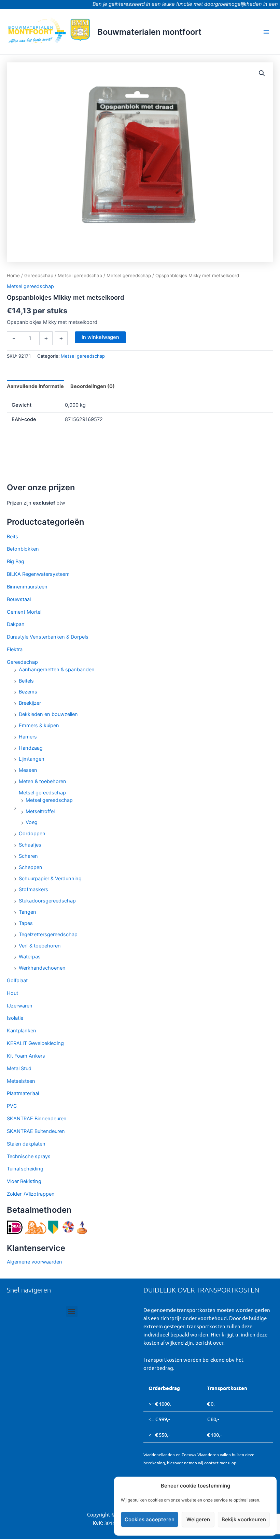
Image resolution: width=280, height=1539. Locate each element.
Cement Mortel (24, 612)
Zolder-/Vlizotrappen (31, 1194)
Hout (12, 993)
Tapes (26, 923)
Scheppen (30, 867)
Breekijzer (30, 703)
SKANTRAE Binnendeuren (37, 1119)
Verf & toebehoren (40, 946)
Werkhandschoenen (42, 968)
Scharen (28, 856)
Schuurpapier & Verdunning (50, 879)
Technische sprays (29, 1156)
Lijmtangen (31, 759)
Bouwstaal (19, 599)
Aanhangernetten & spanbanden (57, 670)
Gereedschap (22, 662)
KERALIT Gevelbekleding (35, 1043)
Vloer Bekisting (24, 1181)
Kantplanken (21, 1031)
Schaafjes (30, 845)
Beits (12, 537)
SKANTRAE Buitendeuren (36, 1131)
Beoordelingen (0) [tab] (92, 386)
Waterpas (30, 957)
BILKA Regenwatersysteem (38, 574)
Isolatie (15, 1018)
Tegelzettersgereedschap (48, 934)
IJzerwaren (19, 1006)
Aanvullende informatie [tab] (35, 386)
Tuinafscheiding (25, 1169)
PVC (12, 1106)
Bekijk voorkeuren (244, 1519)
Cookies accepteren (149, 1519)
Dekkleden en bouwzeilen (48, 714)
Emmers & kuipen (39, 725)
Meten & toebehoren (42, 781)
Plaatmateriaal (23, 1093)
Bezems (28, 692)
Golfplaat (17, 980)
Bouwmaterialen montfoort (149, 32)
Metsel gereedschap (42, 793)
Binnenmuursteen (27, 587)
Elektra (15, 649)
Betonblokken (23, 549)
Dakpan (16, 624)
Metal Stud (19, 1068)
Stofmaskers (33, 889)
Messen (28, 770)
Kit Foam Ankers (26, 1056)
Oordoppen (32, 834)
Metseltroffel (40, 811)
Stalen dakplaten (26, 1144)
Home (13, 275)
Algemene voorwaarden (34, 1262)
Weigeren (198, 1519)
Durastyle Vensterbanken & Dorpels (47, 637)
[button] (262, 73)
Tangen (27, 912)
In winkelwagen (100, 337)
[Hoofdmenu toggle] (266, 32)
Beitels (26, 681)
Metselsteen (21, 1081)
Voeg (32, 822)
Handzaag (31, 748)
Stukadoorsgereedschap (47, 901)
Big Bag (15, 561)
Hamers (28, 737)
